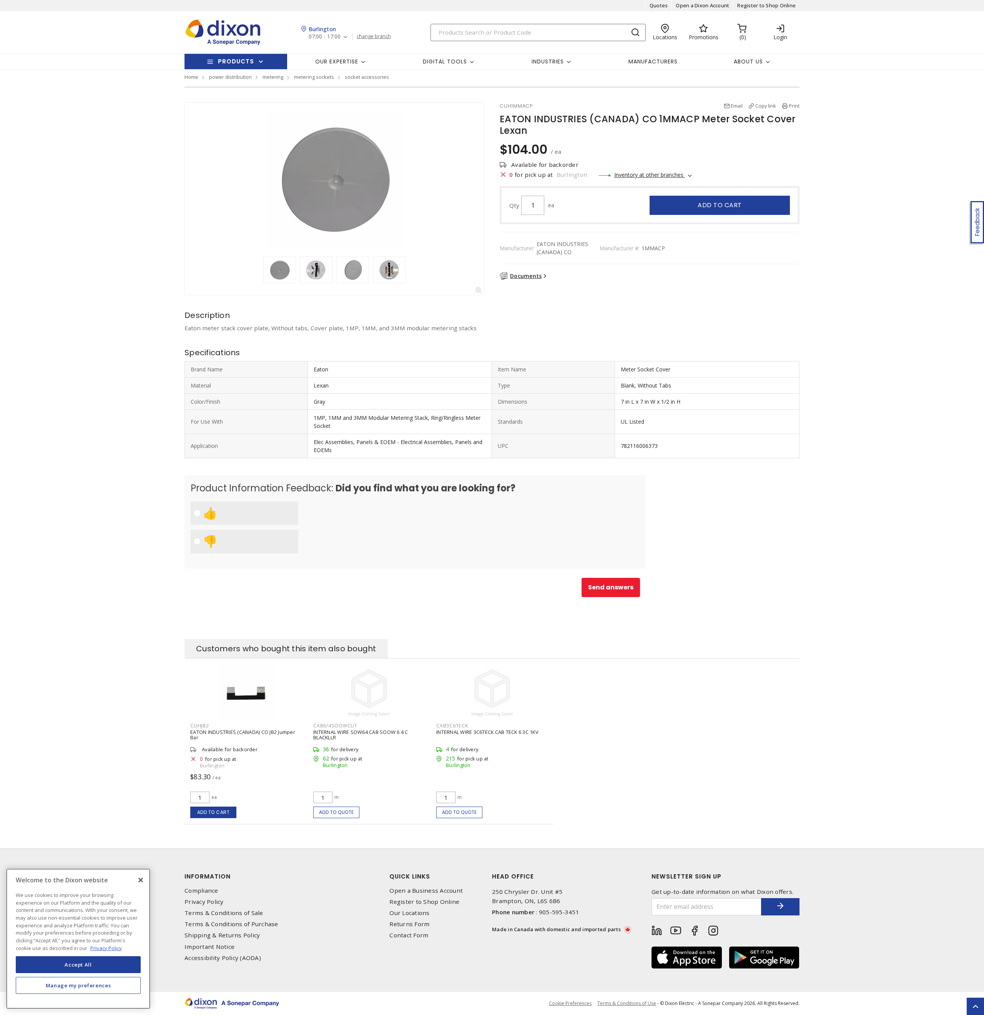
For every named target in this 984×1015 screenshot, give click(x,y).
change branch (374, 36)
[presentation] (256, 270)
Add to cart (720, 205)
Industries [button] (548, 61)
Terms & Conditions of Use (626, 1003)
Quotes (659, 5)
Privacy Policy (204, 901)
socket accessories (367, 76)
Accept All (78, 964)
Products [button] (236, 61)
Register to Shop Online (766, 5)
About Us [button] (748, 61)
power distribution (230, 76)
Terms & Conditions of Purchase (231, 924)
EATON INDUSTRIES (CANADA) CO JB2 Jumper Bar (242, 735)
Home (191, 76)
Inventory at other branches (649, 174)
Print (794, 105)
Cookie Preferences (570, 1003)
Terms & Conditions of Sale (223, 913)
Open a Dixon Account (702, 5)
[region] (78, 939)
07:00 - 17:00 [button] (325, 36)
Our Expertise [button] (336, 61)
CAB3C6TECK (452, 725)
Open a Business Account (426, 890)
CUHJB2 (199, 725)
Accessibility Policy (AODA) (222, 958)
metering (273, 76)
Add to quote (336, 812)
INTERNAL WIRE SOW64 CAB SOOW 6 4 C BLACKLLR (360, 735)
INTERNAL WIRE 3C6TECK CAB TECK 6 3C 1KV (487, 732)
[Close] (140, 880)
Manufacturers (653, 61)
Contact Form (408, 935)
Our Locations (409, 913)
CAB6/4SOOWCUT (335, 725)
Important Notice (209, 946)
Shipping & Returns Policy (222, 935)
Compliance (201, 890)
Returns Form (409, 924)
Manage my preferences (78, 985)
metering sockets (314, 76)
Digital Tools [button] (445, 61)
